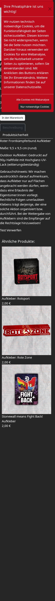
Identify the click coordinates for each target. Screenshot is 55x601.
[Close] (49, 9)
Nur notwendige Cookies (34, 106)
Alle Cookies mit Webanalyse (32, 99)
